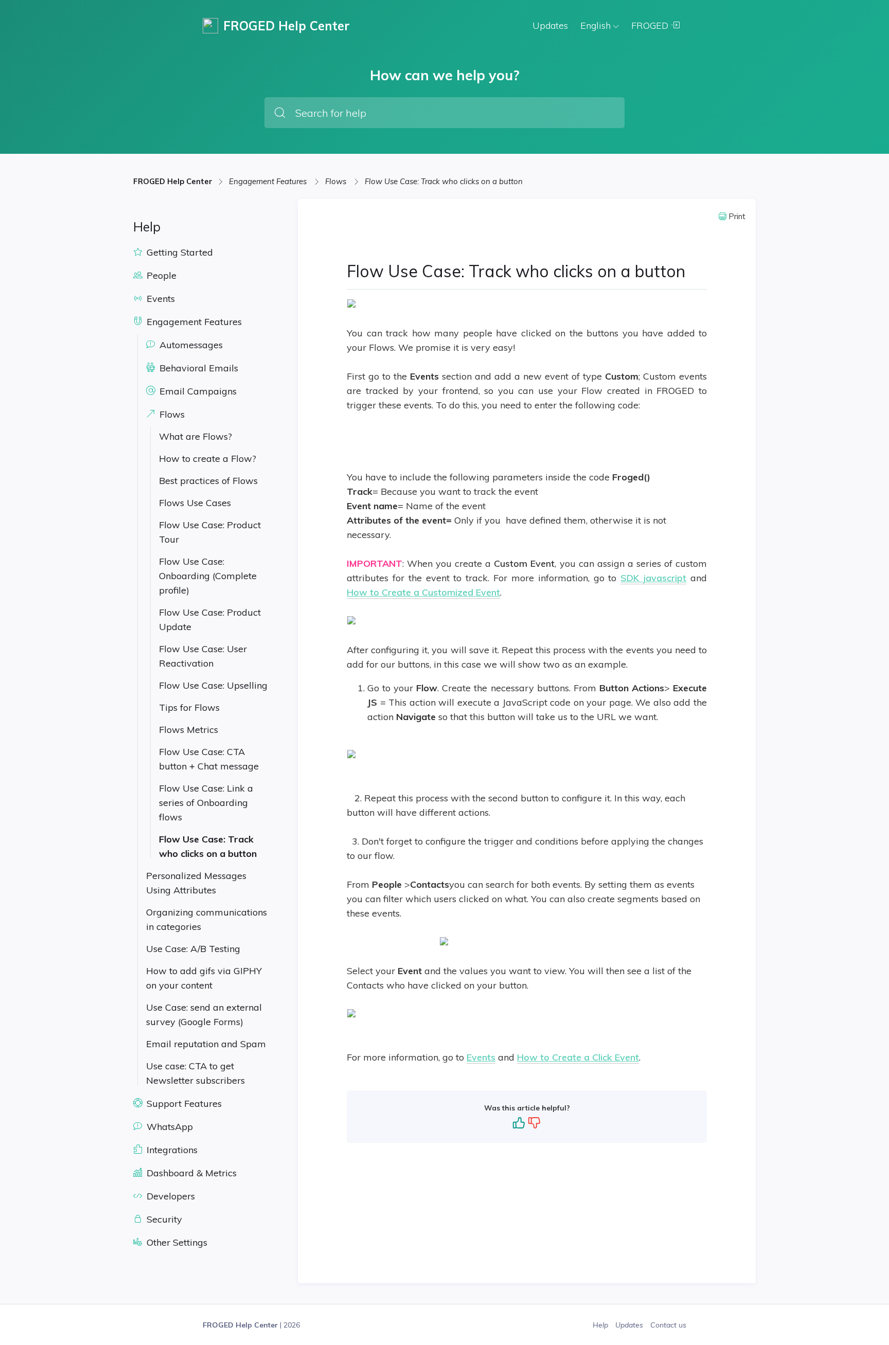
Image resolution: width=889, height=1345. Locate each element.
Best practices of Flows (208, 481)
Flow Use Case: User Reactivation (203, 656)
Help (601, 1325)
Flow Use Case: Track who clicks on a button (444, 181)
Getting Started (178, 252)
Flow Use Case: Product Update (210, 619)
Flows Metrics (188, 730)
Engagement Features (269, 181)
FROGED (651, 25)
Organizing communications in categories (206, 919)
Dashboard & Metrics (190, 1173)
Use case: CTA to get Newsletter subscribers (195, 1073)
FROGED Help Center (172, 181)
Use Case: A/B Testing (193, 949)
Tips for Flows (189, 707)
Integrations (171, 1150)
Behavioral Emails (197, 368)
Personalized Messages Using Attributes (196, 883)
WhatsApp (168, 1127)
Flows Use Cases (195, 503)
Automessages (190, 345)
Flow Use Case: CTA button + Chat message (209, 759)
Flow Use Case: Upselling (213, 685)
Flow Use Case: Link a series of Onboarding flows (206, 802)
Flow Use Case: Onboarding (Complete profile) (208, 575)
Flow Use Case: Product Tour (210, 532)
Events (159, 298)
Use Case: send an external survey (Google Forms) (204, 1014)
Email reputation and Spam (206, 1044)
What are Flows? (195, 436)
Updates (550, 25)
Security (163, 1219)
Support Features (183, 1103)
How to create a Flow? (207, 458)
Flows (336, 181)
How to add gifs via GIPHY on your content (204, 978)
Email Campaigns (197, 391)
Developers (169, 1196)
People (160, 275)
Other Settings (175, 1242)
